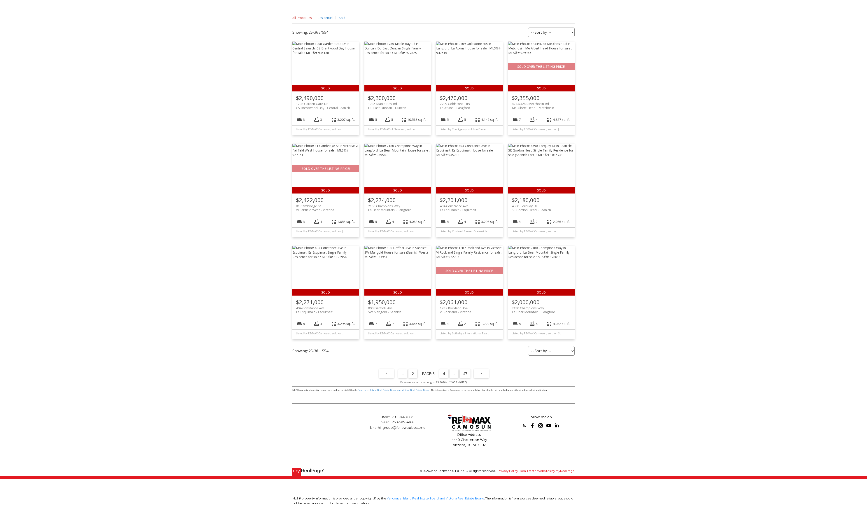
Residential (325, 18)
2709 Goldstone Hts (455, 106)
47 (465, 373)
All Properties (302, 18)
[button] (524, 425)
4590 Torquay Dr (531, 208)
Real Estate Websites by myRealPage (547, 471)
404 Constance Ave (458, 208)
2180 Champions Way (389, 208)
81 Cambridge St (315, 208)
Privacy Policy (508, 471)
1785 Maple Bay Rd (387, 106)
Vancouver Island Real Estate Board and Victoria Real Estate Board (394, 390)
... (403, 373)
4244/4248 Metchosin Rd (533, 106)
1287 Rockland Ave (455, 310)
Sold (342, 18)
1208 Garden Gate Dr (323, 106)
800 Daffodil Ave (384, 310)
